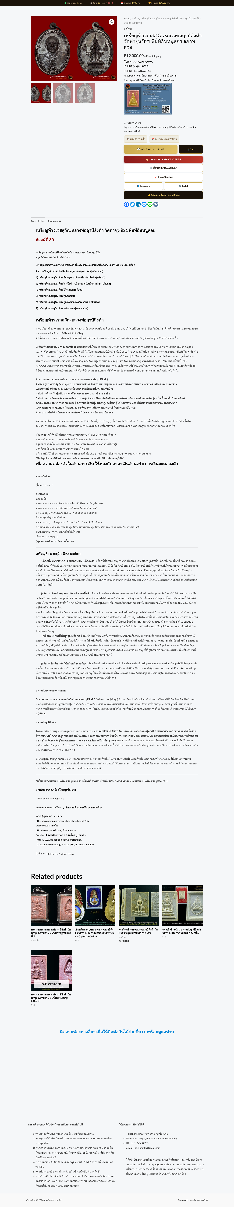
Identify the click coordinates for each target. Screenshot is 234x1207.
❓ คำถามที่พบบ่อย (163, 177)
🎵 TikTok (183, 186)
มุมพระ (58, 816)
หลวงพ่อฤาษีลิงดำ (167, 127)
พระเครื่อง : (75, 807)
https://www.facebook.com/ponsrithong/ (59, 839)
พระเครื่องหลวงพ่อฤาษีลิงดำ (143, 127)
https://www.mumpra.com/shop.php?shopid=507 (62, 820)
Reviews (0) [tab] (54, 221)
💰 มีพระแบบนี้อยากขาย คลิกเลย (163, 195)
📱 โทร (191, 149)
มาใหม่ (135, 18)
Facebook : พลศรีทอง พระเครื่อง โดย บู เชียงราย (150, 75)
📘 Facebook (143, 186)
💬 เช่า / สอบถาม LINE (150, 149)
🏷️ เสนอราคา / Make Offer (163, 159)
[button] (111, 22)
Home (127, 18)
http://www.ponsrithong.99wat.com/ (56, 830)
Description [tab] (38, 221)
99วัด (55, 825)
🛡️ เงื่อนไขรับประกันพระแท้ (163, 168)
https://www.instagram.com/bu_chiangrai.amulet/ (67, 844)
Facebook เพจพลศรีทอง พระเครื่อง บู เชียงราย (61, 834)
